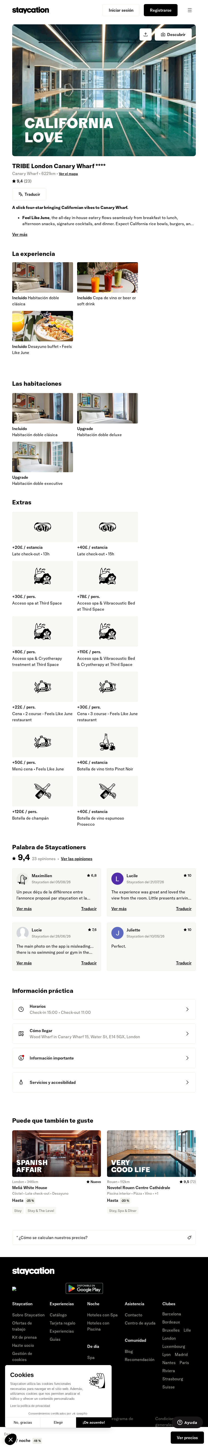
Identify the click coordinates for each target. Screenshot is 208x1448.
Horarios (38, 1006)
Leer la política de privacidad (30, 1406)
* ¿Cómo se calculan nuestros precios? (52, 1237)
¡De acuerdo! (94, 1422)
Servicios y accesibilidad (53, 1082)
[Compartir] (146, 34)
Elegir (58, 1422)
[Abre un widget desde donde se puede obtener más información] (187, 1423)
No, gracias (23, 1422)
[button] (11, 1439)
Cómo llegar (41, 1030)
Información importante (52, 1058)
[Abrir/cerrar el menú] (190, 10)
